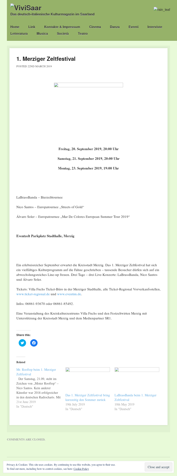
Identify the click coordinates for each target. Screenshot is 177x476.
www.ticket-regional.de (33, 294)
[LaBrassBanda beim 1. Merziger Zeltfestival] (137, 380)
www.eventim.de (69, 294)
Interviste (155, 26)
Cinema (95, 26)
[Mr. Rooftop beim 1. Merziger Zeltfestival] (40, 388)
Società (63, 33)
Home (14, 26)
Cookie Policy (81, 468)
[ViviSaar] (25, 7)
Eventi (134, 26)
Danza (115, 26)
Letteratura (19, 33)
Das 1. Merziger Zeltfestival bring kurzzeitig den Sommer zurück (87, 397)
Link (31, 26)
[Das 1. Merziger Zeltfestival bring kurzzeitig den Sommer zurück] (87, 380)
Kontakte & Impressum (62, 26)
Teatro (83, 33)
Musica (42, 33)
